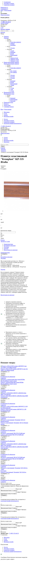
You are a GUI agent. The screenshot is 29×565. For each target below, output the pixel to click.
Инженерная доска (9, 92)
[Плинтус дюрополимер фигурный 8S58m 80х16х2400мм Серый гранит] (14, 380)
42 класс (12, 76)
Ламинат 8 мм (14, 58)
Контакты (6, 142)
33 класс (12, 48)
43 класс (12, 78)
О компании (7, 2)
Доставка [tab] (6, 247)
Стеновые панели (9, 106)
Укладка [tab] (6, 248)
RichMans (13, 45)
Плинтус (6, 104)
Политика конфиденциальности (13, 123)
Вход (2, 10)
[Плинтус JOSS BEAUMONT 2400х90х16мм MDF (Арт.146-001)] (14, 444)
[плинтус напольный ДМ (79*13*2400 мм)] (14, 433)
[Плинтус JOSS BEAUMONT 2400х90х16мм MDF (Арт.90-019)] (14, 393)
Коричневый (13, 55)
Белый (12, 53)
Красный (12, 101)
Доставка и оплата (9, 3)
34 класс (12, 75)
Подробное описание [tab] (10, 245)
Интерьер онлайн (8, 116)
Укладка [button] (3, 269)
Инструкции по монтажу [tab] (11, 250)
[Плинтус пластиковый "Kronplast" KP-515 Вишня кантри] (14, 420)
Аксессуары (7, 105)
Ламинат (6, 36)
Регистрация (7, 10)
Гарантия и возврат (9, 4)
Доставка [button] (3, 258)
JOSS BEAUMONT (15, 42)
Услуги (6, 119)
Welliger (12, 43)
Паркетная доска (8, 102)
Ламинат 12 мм (14, 61)
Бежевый (12, 52)
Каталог (3, 32)
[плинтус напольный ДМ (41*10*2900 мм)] (14, 457)
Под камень (13, 72)
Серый (12, 51)
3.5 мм (12, 88)
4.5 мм (12, 91)
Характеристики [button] (5, 252)
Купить (3, 240)
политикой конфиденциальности (10, 501)
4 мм (11, 89)
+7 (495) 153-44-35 (6, 22)
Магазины (7, 112)
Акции (6, 115)
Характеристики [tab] (8, 244)
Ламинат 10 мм (14, 59)
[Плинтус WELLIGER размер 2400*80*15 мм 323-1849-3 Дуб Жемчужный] (14, 366)
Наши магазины (5, 15)
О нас (5, 113)
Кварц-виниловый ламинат (11, 62)
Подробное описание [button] (6, 257)
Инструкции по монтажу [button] (7, 295)
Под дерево (13, 71)
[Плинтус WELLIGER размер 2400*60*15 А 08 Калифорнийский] (14, 407)
